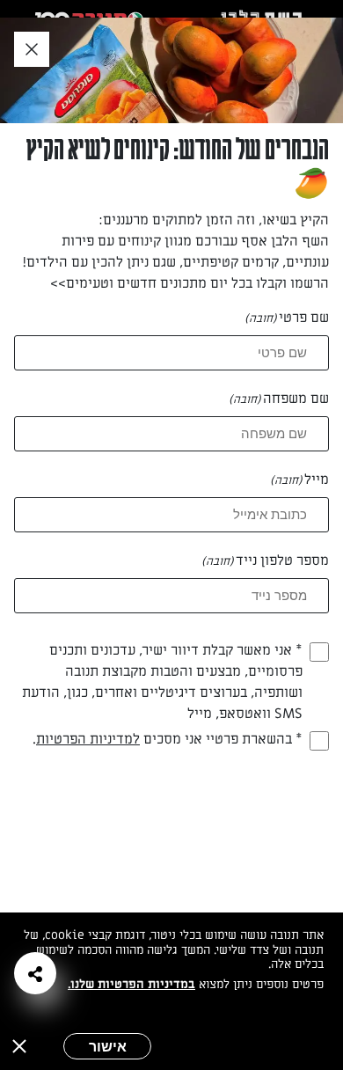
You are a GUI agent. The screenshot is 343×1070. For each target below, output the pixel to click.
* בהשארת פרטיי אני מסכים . (168, 739)
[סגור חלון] (31, 50)
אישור (108, 1046)
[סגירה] (19, 1046)
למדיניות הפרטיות (88, 739)
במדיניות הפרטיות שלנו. (131, 984)
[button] (35, 973)
